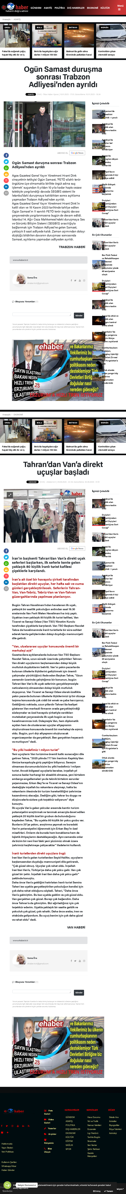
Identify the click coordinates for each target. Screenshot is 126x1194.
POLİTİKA (60, 8)
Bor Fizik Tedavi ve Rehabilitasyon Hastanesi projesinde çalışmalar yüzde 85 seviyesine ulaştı (110, 264)
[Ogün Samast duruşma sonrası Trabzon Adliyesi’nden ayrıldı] (44, 123)
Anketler (112, 1121)
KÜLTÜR (105, 8)
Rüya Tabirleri (115, 1129)
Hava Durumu (93, 1117)
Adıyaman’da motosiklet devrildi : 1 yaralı (109, 114)
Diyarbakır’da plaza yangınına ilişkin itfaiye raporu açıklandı (110, 336)
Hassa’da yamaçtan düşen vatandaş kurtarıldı (110, 160)
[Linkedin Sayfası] (24, 1125)
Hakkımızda (7, 1143)
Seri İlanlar (92, 1144)
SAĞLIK (69, 1144)
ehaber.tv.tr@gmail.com (38, 283)
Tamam (109, 1191)
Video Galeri (49, 1121)
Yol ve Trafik (92, 1121)
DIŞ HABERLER (75, 8)
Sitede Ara (113, 1117)
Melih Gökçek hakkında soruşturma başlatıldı (108, 189)
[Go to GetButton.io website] (7, 1191)
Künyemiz (48, 1142)
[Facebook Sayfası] (3, 1125)
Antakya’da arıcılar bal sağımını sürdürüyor (107, 144)
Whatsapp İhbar (9, 1165)
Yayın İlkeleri (7, 1147)
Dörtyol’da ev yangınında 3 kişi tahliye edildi (110, 175)
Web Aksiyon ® (117, 1188)
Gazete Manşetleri (92, 1154)
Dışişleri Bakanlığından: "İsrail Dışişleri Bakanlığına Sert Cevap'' (110, 207)
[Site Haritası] (3, 1132)
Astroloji (112, 1133)
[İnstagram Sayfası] (14, 1125)
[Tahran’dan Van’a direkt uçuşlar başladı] (44, 515)
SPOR (68, 1148)
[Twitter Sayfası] (8, 1125)
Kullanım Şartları (9, 1161)
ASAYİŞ (48, 8)
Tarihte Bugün (93, 1137)
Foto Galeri (48, 1112)
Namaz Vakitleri (94, 1125)
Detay (98, 1191)
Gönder (79, 315)
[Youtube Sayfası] (19, 1125)
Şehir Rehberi (93, 1148)
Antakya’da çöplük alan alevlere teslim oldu (109, 128)
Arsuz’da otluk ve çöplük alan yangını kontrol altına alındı (110, 320)
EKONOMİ (92, 8)
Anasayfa (6, 19)
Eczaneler (91, 1129)
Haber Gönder (8, 1169)
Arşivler (52, 1133)
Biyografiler (114, 1125)
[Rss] (30, 1125)
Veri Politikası (8, 1151)
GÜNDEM (36, 8)
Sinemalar (91, 1140)
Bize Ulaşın (48, 1150)
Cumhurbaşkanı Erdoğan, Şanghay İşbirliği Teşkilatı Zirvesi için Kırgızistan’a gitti (110, 355)
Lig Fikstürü (92, 1133)
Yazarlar (51, 1128)
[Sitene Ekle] (9, 1132)
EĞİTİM (69, 1140)
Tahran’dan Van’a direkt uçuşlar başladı (110, 222)
